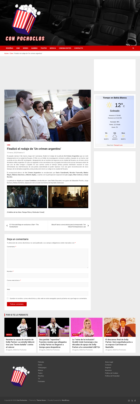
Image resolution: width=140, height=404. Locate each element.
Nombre (10, 271)
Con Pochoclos (21, 350)
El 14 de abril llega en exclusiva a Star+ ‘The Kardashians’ (24, 226)
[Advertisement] (47, 74)
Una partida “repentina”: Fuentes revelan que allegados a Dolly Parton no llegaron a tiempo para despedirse (53, 343)
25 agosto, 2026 (11, 350)
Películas (41, 362)
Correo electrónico (14, 280)
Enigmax (108, 368)
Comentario (11, 247)
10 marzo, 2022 (12, 152)
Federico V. (21, 152)
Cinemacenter (65, 48)
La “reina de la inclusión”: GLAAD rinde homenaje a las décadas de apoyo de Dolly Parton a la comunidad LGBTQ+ (86, 343)
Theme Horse (41, 400)
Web (8, 289)
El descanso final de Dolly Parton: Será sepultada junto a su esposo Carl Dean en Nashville (119, 343)
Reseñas (9, 48)
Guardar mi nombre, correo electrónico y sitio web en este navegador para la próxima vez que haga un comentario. (48, 298)
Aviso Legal (109, 362)
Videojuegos (42, 368)
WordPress (65, 400)
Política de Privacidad (112, 376)
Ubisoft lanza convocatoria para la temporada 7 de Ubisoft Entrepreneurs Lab (68, 226)
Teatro (44, 48)
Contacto (78, 48)
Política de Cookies (111, 373)
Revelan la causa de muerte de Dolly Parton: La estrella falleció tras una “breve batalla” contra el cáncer (20, 343)
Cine (18, 48)
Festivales (41, 381)
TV (39, 379)
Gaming (34, 48)
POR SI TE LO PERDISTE (17, 315)
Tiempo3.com (118, 145)
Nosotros (108, 370)
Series (25, 48)
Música (53, 48)
